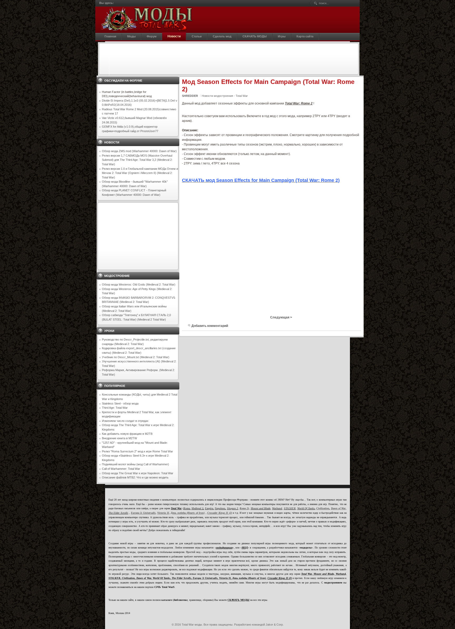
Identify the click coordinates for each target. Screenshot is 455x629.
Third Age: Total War (115, 407)
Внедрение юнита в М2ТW (119, 438)
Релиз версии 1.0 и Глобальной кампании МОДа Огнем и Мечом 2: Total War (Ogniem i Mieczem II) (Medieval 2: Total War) (140, 173)
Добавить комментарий (209, 326)
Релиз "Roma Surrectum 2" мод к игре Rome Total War (137, 451)
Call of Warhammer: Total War (121, 468)
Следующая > (281, 317)
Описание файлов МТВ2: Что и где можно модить (135, 477)
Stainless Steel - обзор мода (120, 403)
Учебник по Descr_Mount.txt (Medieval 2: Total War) (135, 357)
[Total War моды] (147, 19)
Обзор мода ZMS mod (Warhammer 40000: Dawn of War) (139, 151)
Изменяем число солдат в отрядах (125, 420)
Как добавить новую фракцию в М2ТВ (127, 433)
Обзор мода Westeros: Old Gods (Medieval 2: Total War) (138, 284)
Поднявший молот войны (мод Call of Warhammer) (135, 464)
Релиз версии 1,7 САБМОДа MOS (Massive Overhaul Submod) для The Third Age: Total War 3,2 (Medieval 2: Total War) (137, 160)
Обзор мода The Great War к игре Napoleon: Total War (137, 473)
